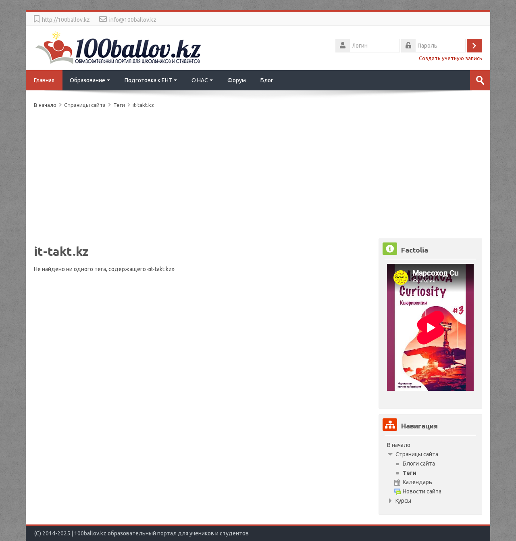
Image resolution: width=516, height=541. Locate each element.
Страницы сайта (85, 105)
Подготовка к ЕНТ (148, 80)
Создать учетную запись (450, 58)
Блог (266, 80)
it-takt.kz (143, 105)
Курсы (403, 500)
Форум (236, 80)
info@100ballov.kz (132, 20)
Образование (87, 80)
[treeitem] (430, 445)
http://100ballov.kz (66, 20)
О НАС (199, 80)
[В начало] (118, 47)
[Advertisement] (258, 171)
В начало (398, 445)
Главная (44, 80)
